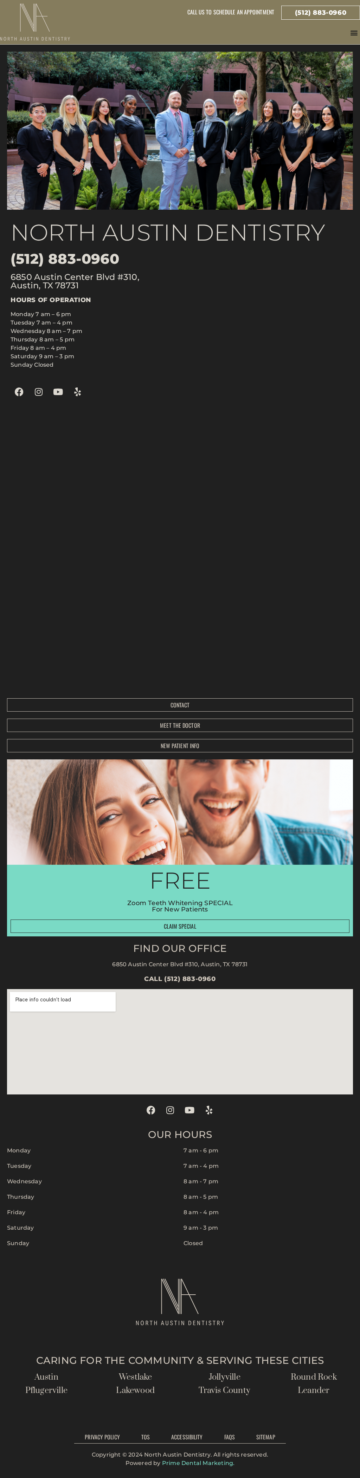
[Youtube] (58, 392)
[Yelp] (77, 392)
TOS (145, 1437)
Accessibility (186, 1437)
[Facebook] (19, 392)
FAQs (229, 1437)
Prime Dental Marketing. (198, 1463)
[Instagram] (38, 392)
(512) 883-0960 (65, 258)
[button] (354, 32)
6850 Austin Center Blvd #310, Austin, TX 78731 (180, 964)
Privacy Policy (102, 1437)
